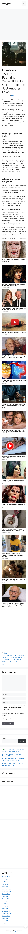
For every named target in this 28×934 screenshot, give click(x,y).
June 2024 (5, 923)
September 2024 (7, 918)
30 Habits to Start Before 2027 (11, 761)
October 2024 (6, 916)
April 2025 (5, 908)
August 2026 (6, 877)
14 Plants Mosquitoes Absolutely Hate (13, 758)
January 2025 (6, 911)
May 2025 (5, 906)
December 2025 (6, 889)
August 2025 (6, 899)
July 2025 (5, 901)
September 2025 (7, 896)
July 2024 (5, 921)
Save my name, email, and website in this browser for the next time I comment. (14, 707)
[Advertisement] (14, 24)
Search (4, 738)
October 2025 (6, 894)
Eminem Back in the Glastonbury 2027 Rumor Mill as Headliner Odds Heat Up (14, 662)
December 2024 (6, 913)
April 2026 (5, 886)
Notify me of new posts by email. (12, 719)
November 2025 (6, 891)
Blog (5, 653)
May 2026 (5, 884)
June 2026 (5, 881)
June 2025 (5, 903)
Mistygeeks (7, 4)
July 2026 (5, 879)
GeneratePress (14, 931)
